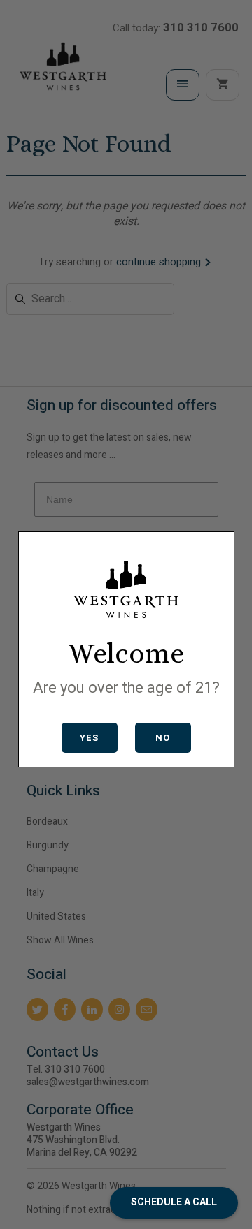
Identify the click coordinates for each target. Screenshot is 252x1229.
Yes (89, 737)
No (162, 737)
